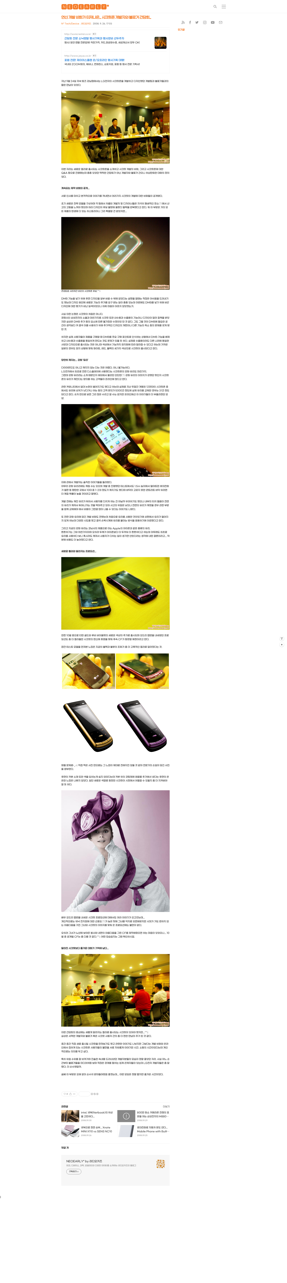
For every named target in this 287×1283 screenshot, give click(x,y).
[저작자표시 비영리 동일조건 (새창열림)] (94, 1094)
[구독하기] (282, 644)
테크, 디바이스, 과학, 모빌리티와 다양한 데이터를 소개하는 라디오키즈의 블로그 (101, 1165)
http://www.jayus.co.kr (77, 56)
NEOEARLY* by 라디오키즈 (84, 1161)
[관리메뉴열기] (282, 638)
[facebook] (190, 23)
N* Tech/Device (70, 23)
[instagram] (204, 23)
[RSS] (183, 23)
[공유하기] (70, 1094)
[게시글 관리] (74, 1094)
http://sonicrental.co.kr (77, 34)
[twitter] (197, 23)
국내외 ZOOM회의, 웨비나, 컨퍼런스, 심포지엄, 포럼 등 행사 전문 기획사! (102, 64)
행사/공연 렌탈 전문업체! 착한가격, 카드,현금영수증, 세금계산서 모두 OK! (102, 42)
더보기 (166, 1106)
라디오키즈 (86, 23)
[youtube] (213, 23)
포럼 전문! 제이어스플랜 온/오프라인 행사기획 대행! (94, 60)
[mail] (220, 23)
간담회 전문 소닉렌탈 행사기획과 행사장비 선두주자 (94, 38)
